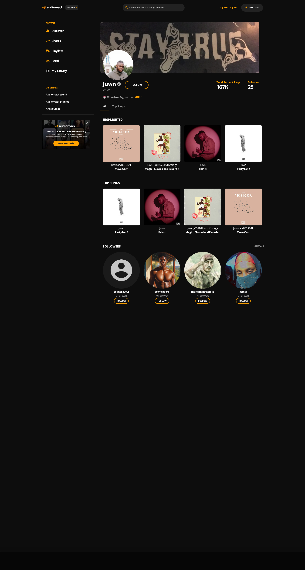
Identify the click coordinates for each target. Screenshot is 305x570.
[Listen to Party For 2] (243, 143)
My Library (59, 71)
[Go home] (52, 7)
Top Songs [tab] (118, 106)
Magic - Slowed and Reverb (161, 169)
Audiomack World (56, 94)
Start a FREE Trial (66, 143)
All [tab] (104, 106)
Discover (57, 31)
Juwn (203, 165)
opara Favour (121, 291)
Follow (137, 85)
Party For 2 (243, 169)
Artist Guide (53, 109)
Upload (254, 7)
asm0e (243, 291)
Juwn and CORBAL (121, 165)
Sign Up (224, 7)
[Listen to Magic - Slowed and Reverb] (162, 143)
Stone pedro (162, 291)
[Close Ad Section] (86, 123)
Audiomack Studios (57, 101)
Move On (120, 169)
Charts (56, 41)
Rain (201, 169)
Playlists (57, 51)
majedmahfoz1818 (202, 291)
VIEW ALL (259, 246)
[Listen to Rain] (202, 143)
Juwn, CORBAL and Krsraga (162, 165)
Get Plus (72, 7)
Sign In (233, 7)
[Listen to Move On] (121, 143)
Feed (55, 61)
